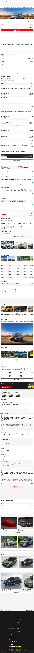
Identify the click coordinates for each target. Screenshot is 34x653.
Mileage (7, 7)
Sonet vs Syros (19, 277)
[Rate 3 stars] (5, 233)
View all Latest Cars (16, 592)
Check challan (11, 634)
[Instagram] (12, 641)
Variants (24, 7)
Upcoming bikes (19, 619)
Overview (2, 54)
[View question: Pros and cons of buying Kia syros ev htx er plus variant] (17, 450)
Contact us (18, 631)
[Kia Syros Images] (17, 13)
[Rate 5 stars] (9, 233)
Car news (10, 622)
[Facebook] (14, 641)
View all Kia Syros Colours (16, 379)
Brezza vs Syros (25, 277)
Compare (32, 98)
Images (28, 7)
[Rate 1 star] (2, 233)
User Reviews (17, 7)
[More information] (8, 27)
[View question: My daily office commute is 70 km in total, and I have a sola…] (17, 477)
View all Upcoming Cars (16, 532)
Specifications (7, 54)
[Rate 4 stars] (7, 233)
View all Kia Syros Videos (16, 363)
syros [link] (9, 610)
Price (4, 7)
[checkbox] (30, 98)
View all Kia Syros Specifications (16, 73)
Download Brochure (4, 214)
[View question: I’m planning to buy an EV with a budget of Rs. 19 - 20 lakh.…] (17, 461)
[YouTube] (10, 641)
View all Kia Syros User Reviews (16, 236)
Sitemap (10, 631)
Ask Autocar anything (12, 628)
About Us (18, 628)
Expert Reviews (12, 7)
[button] (30, 21)
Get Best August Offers (17, 30)
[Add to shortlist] (33, 9)
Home (1, 610)
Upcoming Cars (11, 619)
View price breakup (31, 86)
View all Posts (16, 486)
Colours (31, 7)
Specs (21, 7)
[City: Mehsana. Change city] (32, 1)
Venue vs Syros (10, 277)
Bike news (18, 622)
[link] (9, 523)
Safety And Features (13, 54)
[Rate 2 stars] (4, 233)
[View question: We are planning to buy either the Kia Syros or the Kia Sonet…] (17, 439)
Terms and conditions (20, 634)
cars (4, 610)
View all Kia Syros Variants (16, 160)
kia (6, 610)
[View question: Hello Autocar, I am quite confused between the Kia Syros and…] (17, 422)
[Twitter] (16, 641)
